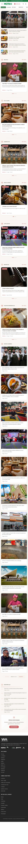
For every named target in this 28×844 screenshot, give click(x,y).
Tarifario (3, 786)
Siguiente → (21, 676)
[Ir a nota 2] (13, 216)
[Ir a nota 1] (12, 216)
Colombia (3, 801)
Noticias (14, 7)
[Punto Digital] (18, 747)
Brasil (2, 797)
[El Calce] (8, 748)
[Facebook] (1, 0)
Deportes (21, 7)
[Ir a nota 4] (15, 216)
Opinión (2, 763)
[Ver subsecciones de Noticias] (17, 7)
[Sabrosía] (23, 747)
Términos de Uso (4, 784)
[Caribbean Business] (13, 747)
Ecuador (2, 803)
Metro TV (3, 765)
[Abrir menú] (2, 4)
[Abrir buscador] (23, 4)
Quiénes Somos (4, 788)
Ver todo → (24, 59)
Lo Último (3, 755)
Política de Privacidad (5, 782)
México (2, 809)
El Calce (2, 772)
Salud (2, 761)
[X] (3, 0)
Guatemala (3, 807)
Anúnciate (3, 791)
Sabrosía (3, 770)
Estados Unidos (4, 805)
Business (3, 768)
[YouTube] (6, 0)
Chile (2, 799)
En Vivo (2, 754)
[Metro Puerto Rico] (3, 747)
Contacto (3, 778)
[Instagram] (4, 0)
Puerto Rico (3, 811)
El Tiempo (3, 766)
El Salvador (3, 813)
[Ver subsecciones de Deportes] (24, 7)
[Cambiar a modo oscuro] (26, 4)
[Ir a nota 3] (14, 216)
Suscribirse (14, 726)
